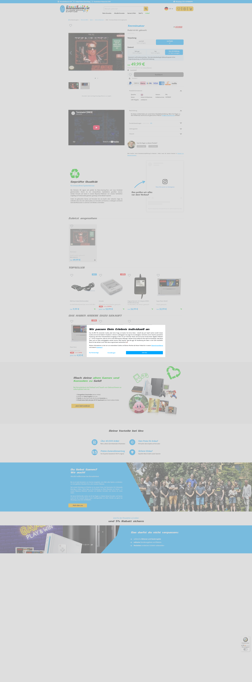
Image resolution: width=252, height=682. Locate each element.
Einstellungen (111, 353)
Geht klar (144, 353)
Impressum (99, 347)
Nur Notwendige (94, 353)
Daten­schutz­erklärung (157, 345)
